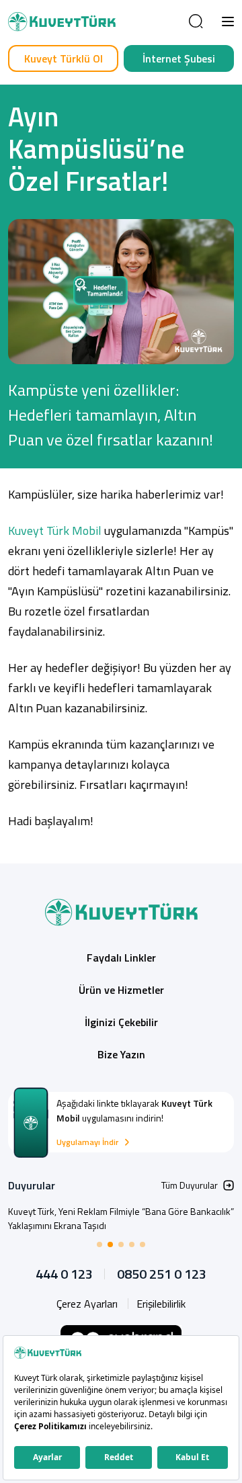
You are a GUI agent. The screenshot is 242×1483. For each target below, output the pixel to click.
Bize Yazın (121, 1054)
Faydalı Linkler (121, 957)
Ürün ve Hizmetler (121, 990)
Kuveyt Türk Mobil (55, 530)
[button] (228, 21)
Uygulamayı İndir (87, 1142)
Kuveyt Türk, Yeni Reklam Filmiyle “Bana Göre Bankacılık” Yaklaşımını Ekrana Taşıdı (121, 1218)
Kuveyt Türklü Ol (63, 58)
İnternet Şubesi (179, 58)
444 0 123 (64, 1274)
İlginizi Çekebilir (121, 1022)
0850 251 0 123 (161, 1274)
